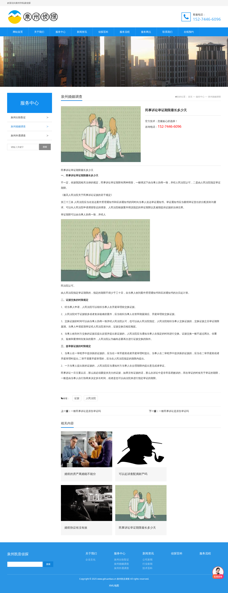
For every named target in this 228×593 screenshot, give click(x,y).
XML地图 (114, 585)
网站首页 (18, 31)
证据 (76, 398)
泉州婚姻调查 (29, 126)
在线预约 (189, 31)
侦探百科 (103, 31)
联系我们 (167, 31)
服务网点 (146, 31)
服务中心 (61, 31)
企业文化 (90, 559)
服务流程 (125, 31)
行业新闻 (147, 564)
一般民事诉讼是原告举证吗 (81, 411)
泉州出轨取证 (29, 117)
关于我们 (39, 31)
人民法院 (91, 398)
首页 (190, 97)
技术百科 (147, 568)
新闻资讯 (82, 31)
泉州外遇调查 (29, 135)
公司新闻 (147, 559)
